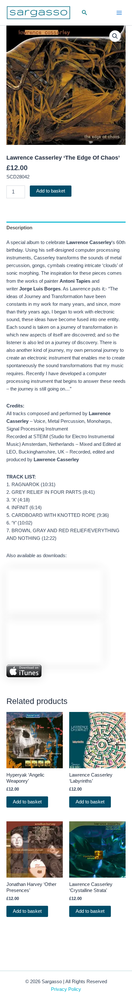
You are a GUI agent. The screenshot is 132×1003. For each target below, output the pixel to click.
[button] (84, 13)
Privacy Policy (66, 989)
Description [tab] (19, 227)
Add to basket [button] (27, 801)
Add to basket (50, 190)
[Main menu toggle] (119, 12)
